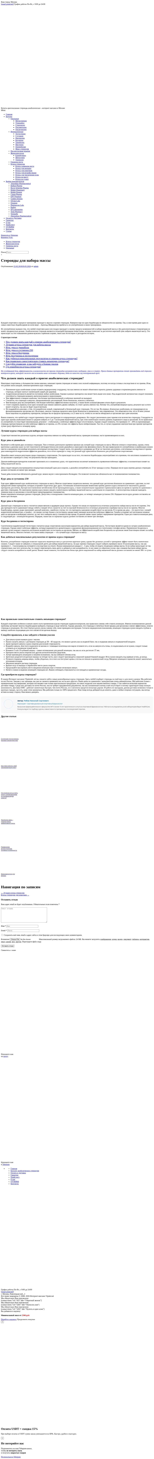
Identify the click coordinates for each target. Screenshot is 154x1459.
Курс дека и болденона (17, 353)
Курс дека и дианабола (17, 347)
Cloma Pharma (16, 194)
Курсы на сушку (22, 179)
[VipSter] (77, 106)
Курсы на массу (21, 177)
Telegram (6, 1164)
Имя (3, 926)
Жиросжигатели (17, 153)
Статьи (9, 231)
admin (36, 266)
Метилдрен (20, 158)
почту (5, 1056)
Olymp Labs (15, 201)
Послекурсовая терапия (20, 151)
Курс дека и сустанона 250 (19, 350)
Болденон (19, 140)
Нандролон (20, 138)
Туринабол (19, 123)
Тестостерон (20, 134)
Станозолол (20, 125)
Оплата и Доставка (13, 218)
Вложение (5, 939)
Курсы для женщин (23, 168)
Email (4, 930)
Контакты (10, 229)
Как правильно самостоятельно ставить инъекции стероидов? (37, 361)
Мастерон (19, 145)
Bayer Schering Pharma (20, 188)
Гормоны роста (17, 162)
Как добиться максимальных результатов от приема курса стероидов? (41, 358)
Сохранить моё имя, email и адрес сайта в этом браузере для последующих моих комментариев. (43, 935)
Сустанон (19, 136)
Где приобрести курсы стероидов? (23, 366)
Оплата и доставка (18, 1173)
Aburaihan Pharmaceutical (21, 184)
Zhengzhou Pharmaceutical (21, 216)
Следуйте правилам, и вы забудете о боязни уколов (32, 364)
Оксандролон (20, 129)
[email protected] (7, 4)
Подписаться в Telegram (11, 1457)
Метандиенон (21, 121)
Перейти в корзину (9, 1319)
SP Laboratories (17, 210)
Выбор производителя (15, 181)
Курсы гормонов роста (24, 166)
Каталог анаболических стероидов (25, 1171)
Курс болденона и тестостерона (22, 355)
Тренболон (19, 142)
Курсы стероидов (18, 164)
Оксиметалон (20, 127)
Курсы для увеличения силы (27, 175)
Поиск (3, 252)
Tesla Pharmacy (17, 212)
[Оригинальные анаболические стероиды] (77, 1287)
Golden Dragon (16, 199)
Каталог (9, 116)
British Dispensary (18, 190)
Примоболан (20, 147)
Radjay (13, 207)
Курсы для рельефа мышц (25, 173)
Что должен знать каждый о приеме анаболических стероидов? (38, 341)
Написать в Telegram (9, 235)
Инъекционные (17, 132)
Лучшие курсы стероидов (12, 893)
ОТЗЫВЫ (10, 227)
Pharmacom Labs (17, 205)
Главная (9, 114)
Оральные (15, 119)
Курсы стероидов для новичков (15, 895)
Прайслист (10, 225)
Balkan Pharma (16, 186)
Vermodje (14, 214)
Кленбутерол (20, 155)
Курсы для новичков (23, 171)
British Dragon (16, 192)
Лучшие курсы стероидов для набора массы (28, 344)
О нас (8, 222)
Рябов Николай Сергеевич (36, 700)
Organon (14, 203)
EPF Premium (16, 197)
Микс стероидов (22, 149)
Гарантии (10, 220)
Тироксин (19, 160)
